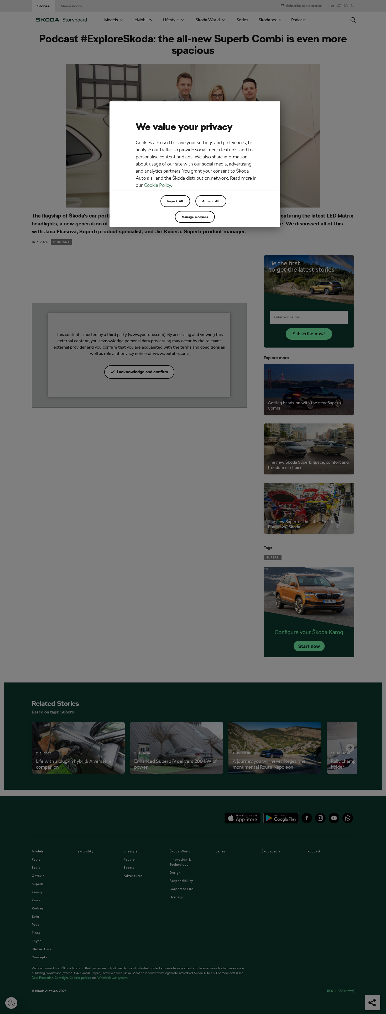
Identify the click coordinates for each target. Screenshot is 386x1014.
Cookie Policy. (158, 185)
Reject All (175, 201)
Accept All (211, 201)
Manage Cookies (195, 217)
